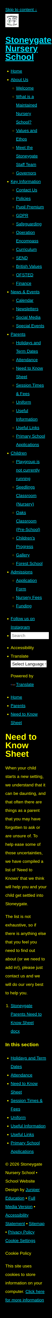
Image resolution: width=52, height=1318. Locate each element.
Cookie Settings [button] (20, 1240)
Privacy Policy (21, 1232)
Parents (18, 705)
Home (16, 697)
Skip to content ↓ (21, 9)
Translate (25, 684)
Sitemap (37, 1223)
